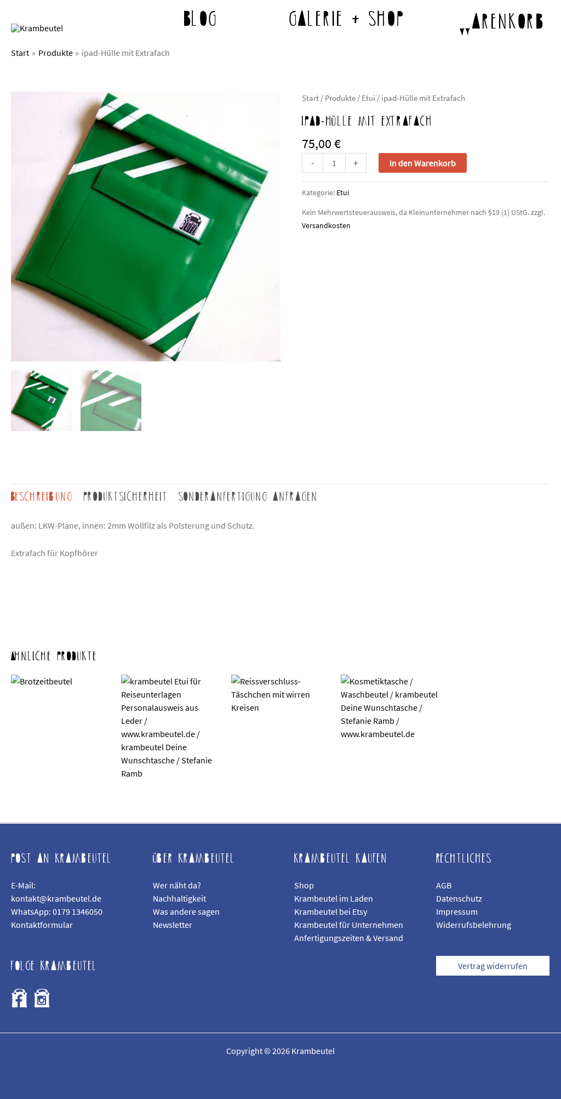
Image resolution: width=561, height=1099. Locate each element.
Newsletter (172, 924)
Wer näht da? (177, 885)
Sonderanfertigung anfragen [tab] (248, 496)
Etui (368, 98)
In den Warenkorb (423, 162)
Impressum (457, 911)
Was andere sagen (186, 911)
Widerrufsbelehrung (473, 924)
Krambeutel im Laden (333, 898)
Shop (304, 885)
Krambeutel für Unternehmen (348, 924)
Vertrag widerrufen (493, 965)
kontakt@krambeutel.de (56, 898)
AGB (443, 885)
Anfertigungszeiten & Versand (348, 937)
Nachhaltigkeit (179, 898)
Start (310, 98)
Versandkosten (326, 225)
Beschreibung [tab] (42, 496)
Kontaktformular (42, 924)
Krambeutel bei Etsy (330, 911)
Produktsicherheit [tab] (125, 496)
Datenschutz (459, 898)
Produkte (340, 98)
